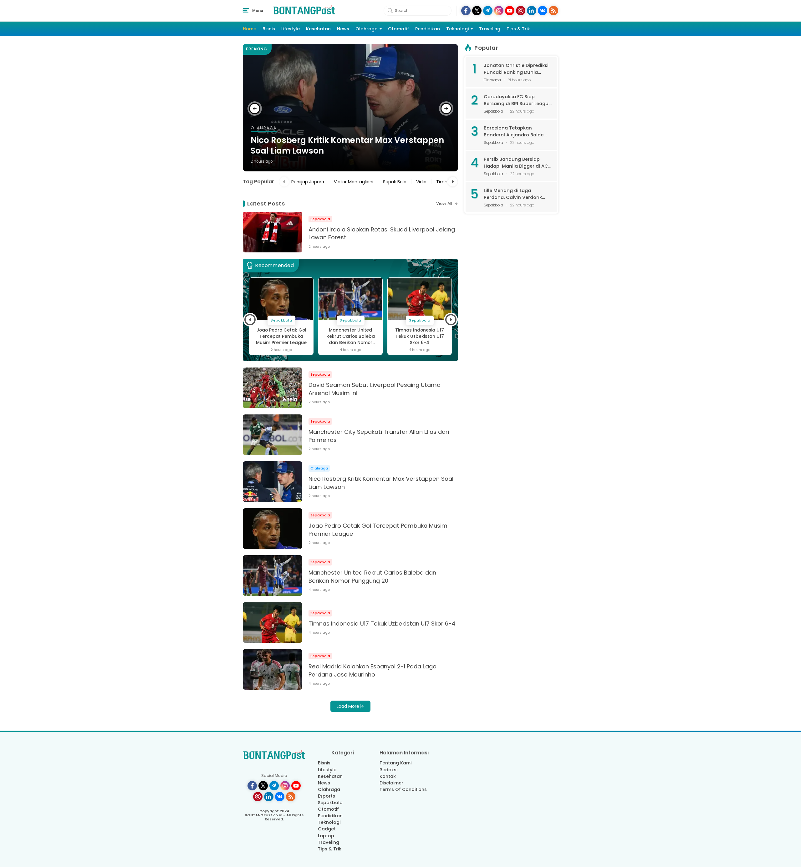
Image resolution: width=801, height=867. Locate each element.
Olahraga (366, 29)
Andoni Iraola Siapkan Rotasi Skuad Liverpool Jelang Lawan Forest (382, 233)
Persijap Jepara (307, 182)
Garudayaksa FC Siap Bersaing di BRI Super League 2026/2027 (517, 100)
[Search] (390, 11)
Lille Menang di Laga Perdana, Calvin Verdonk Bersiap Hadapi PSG (513, 194)
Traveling (489, 29)
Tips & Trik (518, 29)
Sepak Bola (394, 182)
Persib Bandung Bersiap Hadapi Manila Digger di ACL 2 (517, 163)
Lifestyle (290, 29)
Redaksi (388, 769)
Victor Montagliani (353, 182)
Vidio (421, 182)
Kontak (388, 776)
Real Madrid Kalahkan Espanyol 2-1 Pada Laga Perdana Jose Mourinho (372, 670)
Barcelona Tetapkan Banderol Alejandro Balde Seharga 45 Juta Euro (513, 131)
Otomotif (398, 29)
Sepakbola (330, 802)
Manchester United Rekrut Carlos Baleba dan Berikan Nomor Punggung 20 (350, 336)
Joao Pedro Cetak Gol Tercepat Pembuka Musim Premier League (281, 336)
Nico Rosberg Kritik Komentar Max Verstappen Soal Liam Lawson (347, 145)
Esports (326, 796)
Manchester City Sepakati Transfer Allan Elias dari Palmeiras (379, 436)
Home (249, 29)
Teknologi (457, 29)
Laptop (326, 835)
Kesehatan (318, 29)
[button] (254, 108)
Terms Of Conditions (403, 789)
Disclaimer (391, 782)
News (343, 29)
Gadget (327, 828)
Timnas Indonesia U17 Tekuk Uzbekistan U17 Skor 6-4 (419, 336)
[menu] (246, 11)
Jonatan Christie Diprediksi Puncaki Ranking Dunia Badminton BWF (516, 69)
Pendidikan (427, 29)
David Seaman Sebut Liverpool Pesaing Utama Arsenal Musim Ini (375, 389)
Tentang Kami (395, 762)
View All (444, 203)
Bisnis (269, 29)
